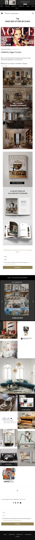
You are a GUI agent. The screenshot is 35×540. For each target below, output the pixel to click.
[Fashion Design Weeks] (12, 13)
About (1, 6)
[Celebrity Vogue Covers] (17, 36)
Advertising (12, 534)
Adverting (7, 6)
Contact (28, 6)
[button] (33, 301)
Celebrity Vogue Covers (11, 52)
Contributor (21, 6)
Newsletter (14, 6)
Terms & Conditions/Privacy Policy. (12, 520)
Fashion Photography (6, 49)
